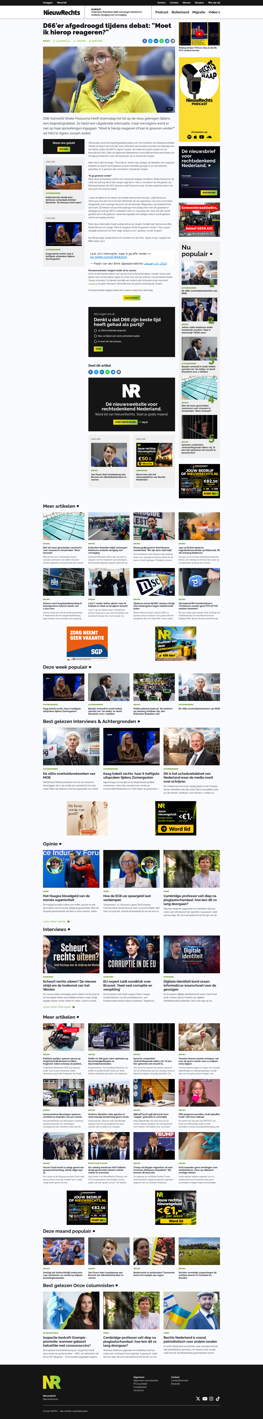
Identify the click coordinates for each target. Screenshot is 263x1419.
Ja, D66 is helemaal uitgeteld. (112, 330)
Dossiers (199, 2)
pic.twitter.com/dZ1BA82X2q (108, 257)
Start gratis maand (125, 422)
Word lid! (62, 2)
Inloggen (48, 2)
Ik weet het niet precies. (110, 341)
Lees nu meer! (131, 298)
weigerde (93, 283)
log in (145, 422)
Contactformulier (179, 1380)
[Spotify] (189, 137)
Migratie (198, 12)
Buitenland (180, 12)
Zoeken (162, 2)
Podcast (161, 12)
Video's (214, 12)
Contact (174, 2)
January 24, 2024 (155, 263)
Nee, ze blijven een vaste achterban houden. (119, 336)
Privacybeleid (140, 1383)
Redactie (175, 1383)
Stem (98, 349)
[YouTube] (201, 137)
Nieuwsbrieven (50, 1399)
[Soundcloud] (209, 137)
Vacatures (138, 1390)
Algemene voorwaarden (145, 1380)
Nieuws (187, 2)
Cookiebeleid (140, 1387)
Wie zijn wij (214, 2)
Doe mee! (63, 149)
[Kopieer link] (173, 41)
